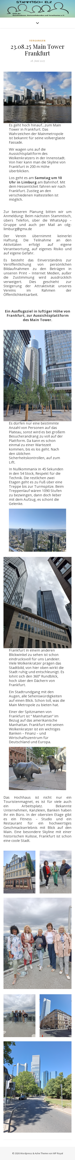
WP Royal (58, 1153)
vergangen (37, 40)
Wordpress (26, 1153)
